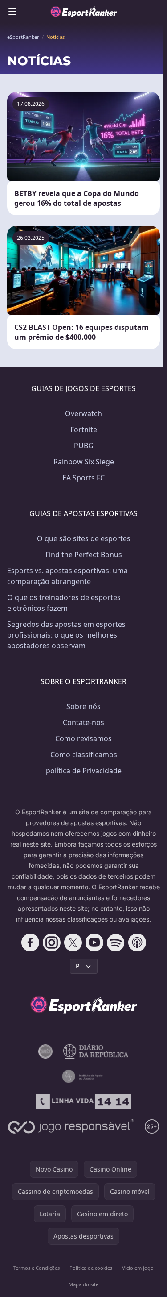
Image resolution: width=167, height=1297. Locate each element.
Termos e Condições (36, 1267)
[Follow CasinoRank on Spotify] (116, 942)
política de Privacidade (84, 771)
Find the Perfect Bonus (83, 554)
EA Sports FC (83, 478)
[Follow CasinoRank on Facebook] (30, 942)
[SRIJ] (83, 1101)
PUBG (84, 445)
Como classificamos (83, 754)
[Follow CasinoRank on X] (73, 942)
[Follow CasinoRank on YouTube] (94, 942)
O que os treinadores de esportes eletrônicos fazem (64, 602)
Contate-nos (83, 722)
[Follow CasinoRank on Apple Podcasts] (137, 942)
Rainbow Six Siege (83, 462)
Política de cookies (90, 1267)
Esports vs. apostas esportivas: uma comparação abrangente (67, 576)
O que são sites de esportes (83, 538)
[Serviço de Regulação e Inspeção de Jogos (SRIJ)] (45, 1051)
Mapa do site (83, 1284)
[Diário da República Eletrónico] (96, 1051)
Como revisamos (83, 738)
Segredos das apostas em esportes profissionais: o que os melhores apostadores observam (66, 635)
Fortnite (83, 429)
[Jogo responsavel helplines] (71, 1126)
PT (79, 966)
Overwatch (83, 413)
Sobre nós (83, 706)
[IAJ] (84, 1076)
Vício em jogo (138, 1267)
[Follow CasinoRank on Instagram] (52, 942)
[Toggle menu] (12, 12)
